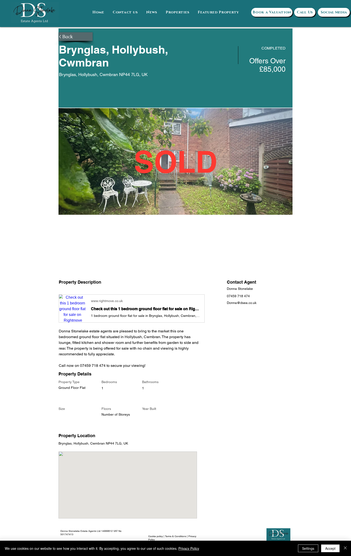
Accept (330, 548)
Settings (308, 548)
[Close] (345, 548)
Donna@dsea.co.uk (241, 303)
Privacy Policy (188, 548)
